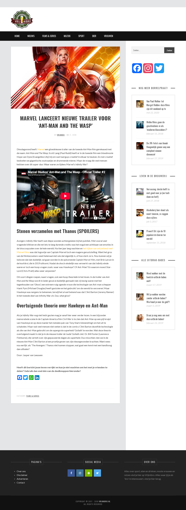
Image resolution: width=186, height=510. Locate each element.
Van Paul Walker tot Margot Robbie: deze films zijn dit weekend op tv (158, 105)
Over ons (21, 471)
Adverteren (22, 478)
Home (17, 36)
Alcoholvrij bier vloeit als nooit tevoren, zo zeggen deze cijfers (157, 213)
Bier (94, 36)
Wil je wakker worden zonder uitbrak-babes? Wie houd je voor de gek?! (158, 298)
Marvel (40, 149)
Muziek (67, 36)
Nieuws (30, 36)
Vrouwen (108, 36)
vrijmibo (61, 135)
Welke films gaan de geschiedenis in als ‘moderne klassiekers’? (156, 125)
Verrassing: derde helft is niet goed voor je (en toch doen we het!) (158, 192)
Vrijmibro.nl (104, 501)
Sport (81, 36)
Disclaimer (22, 475)
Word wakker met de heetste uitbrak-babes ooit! (156, 277)
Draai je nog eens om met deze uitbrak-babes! (157, 317)
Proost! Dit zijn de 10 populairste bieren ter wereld (156, 234)
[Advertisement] (122, 16)
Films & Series (49, 36)
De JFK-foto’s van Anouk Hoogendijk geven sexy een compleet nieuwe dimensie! (158, 148)
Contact (21, 482)
